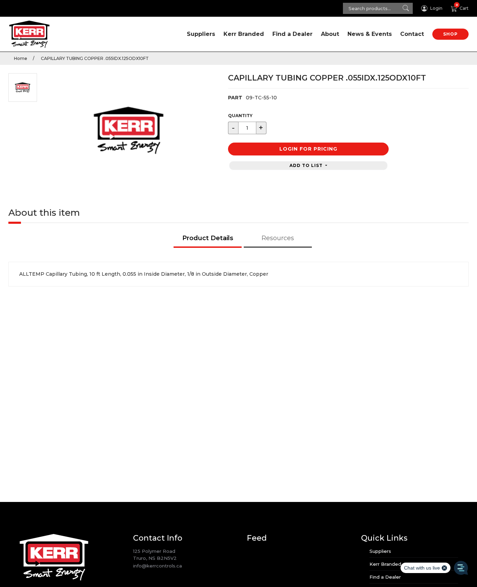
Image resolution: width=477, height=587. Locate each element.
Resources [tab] (278, 238)
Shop (450, 34)
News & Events (369, 34)
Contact (412, 34)
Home (20, 58)
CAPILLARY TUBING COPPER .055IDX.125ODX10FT (94, 58)
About (330, 34)
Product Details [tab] (207, 238)
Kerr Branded (243, 34)
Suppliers (201, 34)
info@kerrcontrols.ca (157, 566)
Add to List (306, 165)
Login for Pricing (308, 149)
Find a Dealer (292, 34)
